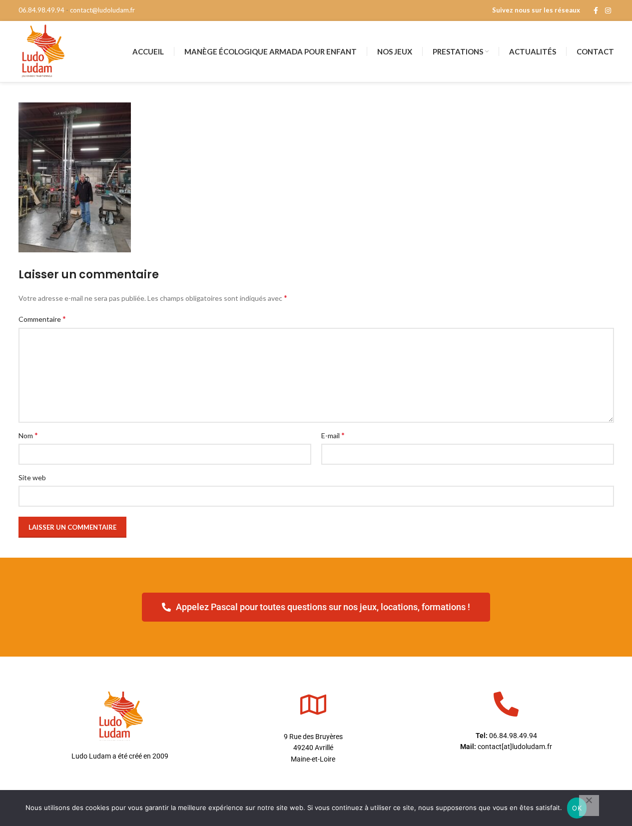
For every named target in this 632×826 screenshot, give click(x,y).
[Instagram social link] (608, 10)
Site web (32, 477)
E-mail (333, 435)
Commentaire (42, 318)
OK (577, 808)
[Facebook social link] (596, 10)
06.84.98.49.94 (41, 10)
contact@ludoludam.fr (102, 10)
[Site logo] (42, 50)
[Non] (589, 805)
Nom (28, 435)
